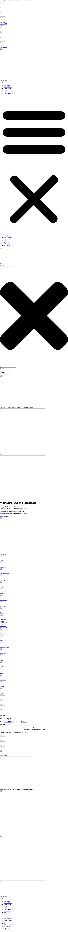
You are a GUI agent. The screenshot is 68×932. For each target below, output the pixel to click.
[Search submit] (0, 370)
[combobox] (8, 265)
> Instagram (3, 622)
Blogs (5, 90)
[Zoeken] (0, 366)
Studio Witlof (8, 722)
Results (3, 372)
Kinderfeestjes (8, 88)
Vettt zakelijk (3, 606)
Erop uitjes (7, 85)
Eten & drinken (8, 87)
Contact (2, 613)
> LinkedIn (3, 626)
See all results (4, 374)
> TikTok (2, 621)
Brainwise (24, 722)
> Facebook (3, 624)
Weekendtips (3, 554)
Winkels (6, 91)
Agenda (2, 560)
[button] (34, 165)
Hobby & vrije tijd (9, 93)
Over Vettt (6, 912)
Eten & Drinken (4, 573)
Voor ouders (7, 95)
